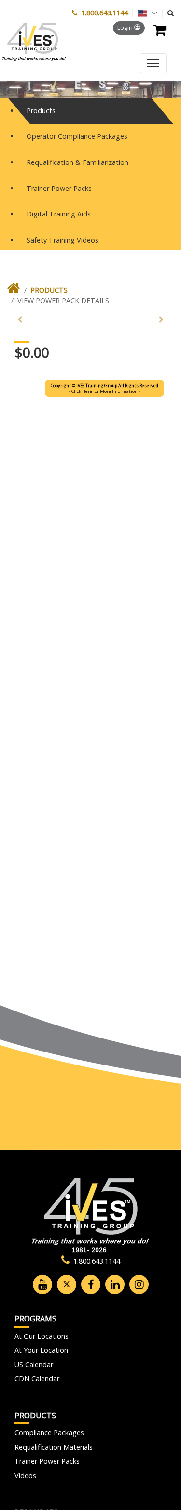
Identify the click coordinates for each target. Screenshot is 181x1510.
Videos (25, 1475)
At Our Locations (41, 1336)
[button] (170, 13)
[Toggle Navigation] (153, 63)
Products (49, 290)
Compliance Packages (49, 1432)
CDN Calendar (36, 1378)
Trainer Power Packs (47, 1461)
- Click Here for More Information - (104, 388)
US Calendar (33, 1364)
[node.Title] (13, 290)
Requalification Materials (53, 1447)
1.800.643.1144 (104, 12)
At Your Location (41, 1350)
